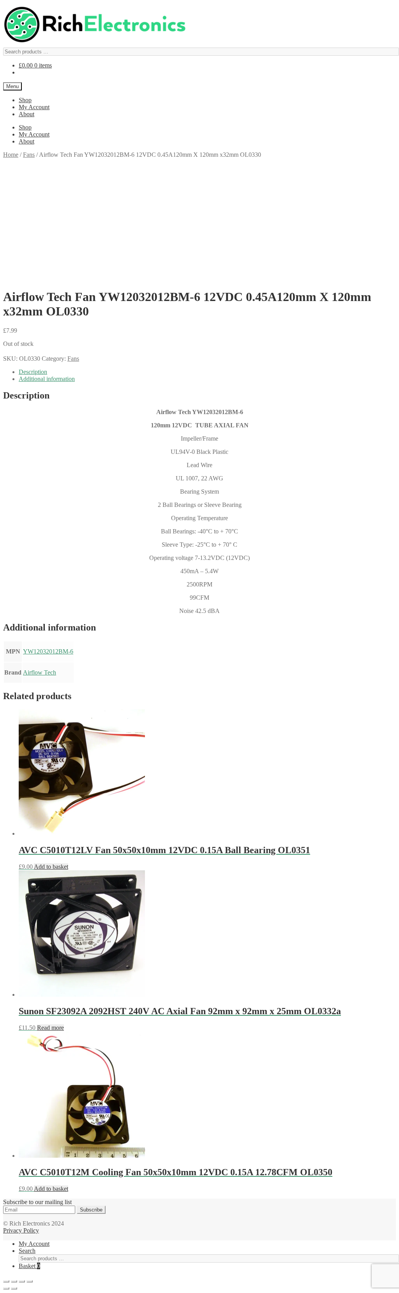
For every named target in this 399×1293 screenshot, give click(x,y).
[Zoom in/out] (6, 1281)
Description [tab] (33, 371)
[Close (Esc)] (29, 1281)
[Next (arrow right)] (14, 1288)
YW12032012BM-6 (48, 651)
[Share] (22, 1281)
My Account (34, 107)
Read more (50, 1027)
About (26, 114)
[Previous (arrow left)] (6, 1288)
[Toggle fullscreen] (14, 1281)
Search (27, 1250)
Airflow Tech (39, 672)
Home (10, 154)
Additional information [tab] (47, 379)
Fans (29, 154)
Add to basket (51, 866)
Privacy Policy (21, 1230)
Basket (29, 1266)
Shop (25, 100)
